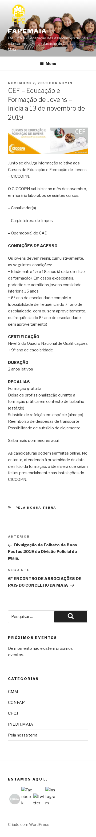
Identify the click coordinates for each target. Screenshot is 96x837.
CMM (13, 691)
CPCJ (13, 713)
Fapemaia (27, 31)
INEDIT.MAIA (20, 724)
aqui (55, 440)
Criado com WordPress (28, 824)
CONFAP (16, 702)
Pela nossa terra (36, 507)
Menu (51, 63)
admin (66, 83)
